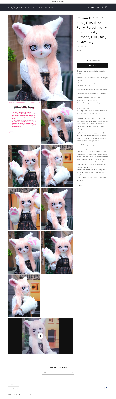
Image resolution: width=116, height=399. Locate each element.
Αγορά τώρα (92, 65)
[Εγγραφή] (72, 372)
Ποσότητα (79, 50)
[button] (98, 7)
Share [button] (80, 186)
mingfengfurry (15, 394)
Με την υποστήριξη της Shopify (26, 394)
